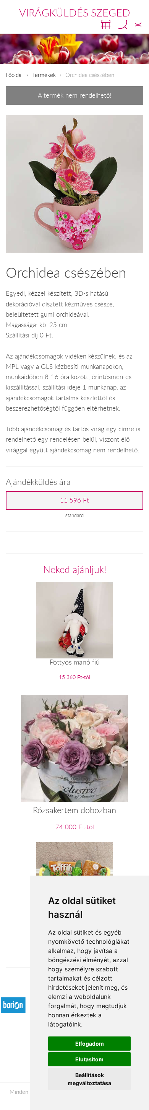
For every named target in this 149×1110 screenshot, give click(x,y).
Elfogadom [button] (89, 1043)
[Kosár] (105, 24)
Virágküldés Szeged (74, 13)
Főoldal (14, 75)
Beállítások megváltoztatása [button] (89, 1079)
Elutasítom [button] (89, 1059)
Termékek (44, 75)
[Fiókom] (138, 24)
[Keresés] (122, 24)
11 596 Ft (74, 500)
